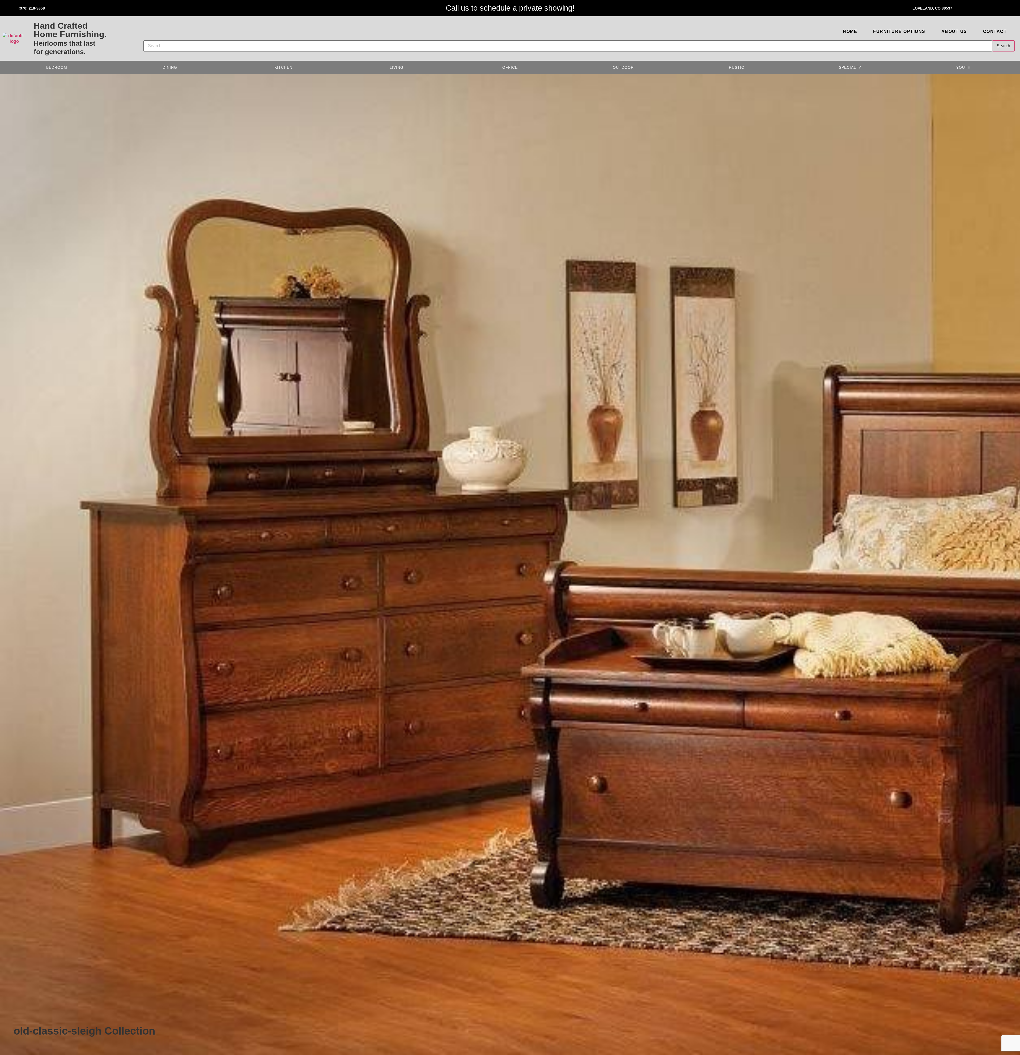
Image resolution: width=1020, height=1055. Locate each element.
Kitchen (283, 67)
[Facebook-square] (992, 7)
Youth (963, 67)
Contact (995, 31)
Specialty (850, 67)
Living (396, 67)
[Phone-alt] (12, 7)
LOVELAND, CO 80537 (932, 8)
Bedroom (56, 67)
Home (850, 31)
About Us (954, 31)
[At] (960, 7)
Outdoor (623, 67)
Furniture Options (899, 31)
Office (510, 67)
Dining (170, 67)
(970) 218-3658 (32, 8)
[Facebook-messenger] (1008, 7)
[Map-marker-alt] (976, 7)
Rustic (736, 67)
